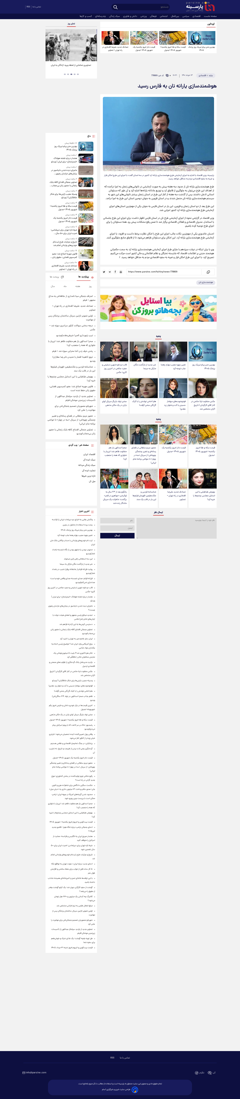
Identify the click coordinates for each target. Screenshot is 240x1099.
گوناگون (211, 24)
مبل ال (92, 481)
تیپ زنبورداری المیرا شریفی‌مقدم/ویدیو (74, 335)
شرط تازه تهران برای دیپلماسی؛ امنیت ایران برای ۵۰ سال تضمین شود (64, 231)
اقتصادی (196, 16)
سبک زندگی (114, 16)
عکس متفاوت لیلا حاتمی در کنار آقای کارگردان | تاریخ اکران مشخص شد (203, 405)
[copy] (208, 272)
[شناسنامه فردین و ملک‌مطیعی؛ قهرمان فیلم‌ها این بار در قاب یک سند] (144, 479)
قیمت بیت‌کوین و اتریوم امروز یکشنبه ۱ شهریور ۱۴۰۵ (71, 822)
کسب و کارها (86, 16)
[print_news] (121, 272)
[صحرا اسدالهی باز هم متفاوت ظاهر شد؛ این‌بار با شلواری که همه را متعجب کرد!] (114, 434)
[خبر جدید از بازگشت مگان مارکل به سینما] (144, 351)
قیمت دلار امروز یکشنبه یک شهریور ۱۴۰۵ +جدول (144, 49)
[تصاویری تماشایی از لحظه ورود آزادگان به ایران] (71, 45)
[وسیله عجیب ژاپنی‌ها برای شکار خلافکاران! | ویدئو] (85, 194)
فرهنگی (153, 16)
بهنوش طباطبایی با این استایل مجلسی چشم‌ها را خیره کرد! (204, 495)
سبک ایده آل (89, 460)
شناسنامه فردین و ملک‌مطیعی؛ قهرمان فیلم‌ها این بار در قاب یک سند (144, 495)
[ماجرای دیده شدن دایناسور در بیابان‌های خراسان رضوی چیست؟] (85, 171)
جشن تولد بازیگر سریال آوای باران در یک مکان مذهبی (114, 403)
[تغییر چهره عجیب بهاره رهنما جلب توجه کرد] (173, 351)
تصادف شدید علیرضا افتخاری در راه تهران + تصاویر (115, 49)
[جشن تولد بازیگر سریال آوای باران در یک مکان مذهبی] (114, 388)
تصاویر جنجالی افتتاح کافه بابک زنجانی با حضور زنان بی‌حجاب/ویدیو (63, 184)
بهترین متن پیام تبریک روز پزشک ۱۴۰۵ (201, 49)
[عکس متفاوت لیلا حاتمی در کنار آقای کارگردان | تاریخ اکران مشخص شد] (203, 388)
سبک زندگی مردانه (86, 465)
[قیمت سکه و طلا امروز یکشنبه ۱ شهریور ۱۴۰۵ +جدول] (172, 38)
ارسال (117, 535)
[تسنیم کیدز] (158, 309)
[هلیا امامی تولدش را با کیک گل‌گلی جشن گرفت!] (144, 388)
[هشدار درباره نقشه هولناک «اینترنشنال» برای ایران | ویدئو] (85, 159)
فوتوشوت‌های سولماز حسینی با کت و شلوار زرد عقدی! (175, 405)
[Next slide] (93, 46)
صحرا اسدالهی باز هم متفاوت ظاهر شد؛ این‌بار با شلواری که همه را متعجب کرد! (115, 453)
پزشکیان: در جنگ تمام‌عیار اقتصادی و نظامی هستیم (72, 743)
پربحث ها (54, 277)
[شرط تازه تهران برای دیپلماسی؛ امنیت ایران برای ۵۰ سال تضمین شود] (85, 230)
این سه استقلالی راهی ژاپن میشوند (78, 559)
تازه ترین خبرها (88, 476)
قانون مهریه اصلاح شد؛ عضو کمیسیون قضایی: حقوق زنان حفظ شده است (64, 255)
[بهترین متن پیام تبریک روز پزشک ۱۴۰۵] (201, 38)
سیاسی (186, 16)
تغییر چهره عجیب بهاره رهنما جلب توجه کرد (173, 366)
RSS (28, 7)
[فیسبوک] (115, 272)
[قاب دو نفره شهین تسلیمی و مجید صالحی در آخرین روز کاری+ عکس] (114, 351)
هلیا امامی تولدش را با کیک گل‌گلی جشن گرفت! (144, 403)
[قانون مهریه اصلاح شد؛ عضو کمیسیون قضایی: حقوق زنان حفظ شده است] (85, 254)
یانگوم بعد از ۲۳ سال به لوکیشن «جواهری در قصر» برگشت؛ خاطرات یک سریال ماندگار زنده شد (115, 497)
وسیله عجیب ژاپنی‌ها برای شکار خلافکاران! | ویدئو (63, 196)
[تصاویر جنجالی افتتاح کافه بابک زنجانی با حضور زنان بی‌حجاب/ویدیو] (85, 183)
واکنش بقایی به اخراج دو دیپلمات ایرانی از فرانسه (72, 519)
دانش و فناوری (130, 16)
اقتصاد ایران (89, 454)
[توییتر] (104, 272)
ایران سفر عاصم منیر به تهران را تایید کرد (76, 638)
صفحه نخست (210, 16)
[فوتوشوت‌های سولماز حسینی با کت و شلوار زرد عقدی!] (173, 388)
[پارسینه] (198, 7)
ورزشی (143, 16)
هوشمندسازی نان (206, 282)
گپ (214, 1072)
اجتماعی (164, 16)
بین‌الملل (175, 16)
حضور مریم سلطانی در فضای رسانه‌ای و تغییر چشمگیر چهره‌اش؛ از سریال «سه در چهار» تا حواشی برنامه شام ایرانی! (143, 455)
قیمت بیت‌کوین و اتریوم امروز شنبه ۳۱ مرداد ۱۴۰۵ (72, 947)
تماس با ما (36, 7)
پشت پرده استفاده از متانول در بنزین (78, 525)
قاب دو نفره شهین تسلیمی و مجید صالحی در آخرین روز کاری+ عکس (114, 368)
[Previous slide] (49, 46)
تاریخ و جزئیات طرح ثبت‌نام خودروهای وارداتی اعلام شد (65, 243)
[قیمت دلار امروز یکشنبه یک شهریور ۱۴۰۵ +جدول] (144, 38)
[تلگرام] (110, 272)
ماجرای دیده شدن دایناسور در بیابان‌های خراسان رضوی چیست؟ (64, 172)
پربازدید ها (83, 277)
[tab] (78, 74)
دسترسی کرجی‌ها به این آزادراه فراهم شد (76, 624)
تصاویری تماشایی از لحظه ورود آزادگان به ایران (71, 65)
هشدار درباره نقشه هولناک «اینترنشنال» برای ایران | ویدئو (64, 160)
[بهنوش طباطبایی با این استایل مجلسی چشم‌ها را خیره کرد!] (203, 479)
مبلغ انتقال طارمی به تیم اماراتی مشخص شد (74, 905)
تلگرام (202, 1072)
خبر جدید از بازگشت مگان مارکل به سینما (145, 366)
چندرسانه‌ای (100, 16)
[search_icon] (115, 7)
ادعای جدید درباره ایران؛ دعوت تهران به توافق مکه (72, 864)
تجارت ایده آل (88, 471)
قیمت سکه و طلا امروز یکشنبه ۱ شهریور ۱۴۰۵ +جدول (173, 49)
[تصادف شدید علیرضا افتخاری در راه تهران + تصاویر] (115, 38)
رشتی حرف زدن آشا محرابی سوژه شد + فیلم (72, 351)
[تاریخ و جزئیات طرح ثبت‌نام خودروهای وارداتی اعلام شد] (85, 242)
